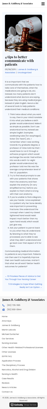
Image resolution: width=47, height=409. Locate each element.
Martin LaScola (9, 329)
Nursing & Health (9, 374)
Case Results (8, 378)
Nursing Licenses (9, 343)
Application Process (11, 360)
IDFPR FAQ (7, 356)
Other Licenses (9, 352)
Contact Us (7, 391)
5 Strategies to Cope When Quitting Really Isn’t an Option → (25, 286)
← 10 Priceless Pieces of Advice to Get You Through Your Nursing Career (23, 278)
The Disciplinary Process (13, 365)
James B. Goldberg (11, 325)
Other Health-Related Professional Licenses (22, 347)
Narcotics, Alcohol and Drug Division (19, 369)
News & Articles (9, 387)
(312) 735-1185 (13, 305)
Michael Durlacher (10, 334)
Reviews (5, 383)
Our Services (8, 338)
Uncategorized (24, 72)
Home (4, 316)
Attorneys (6, 321)
